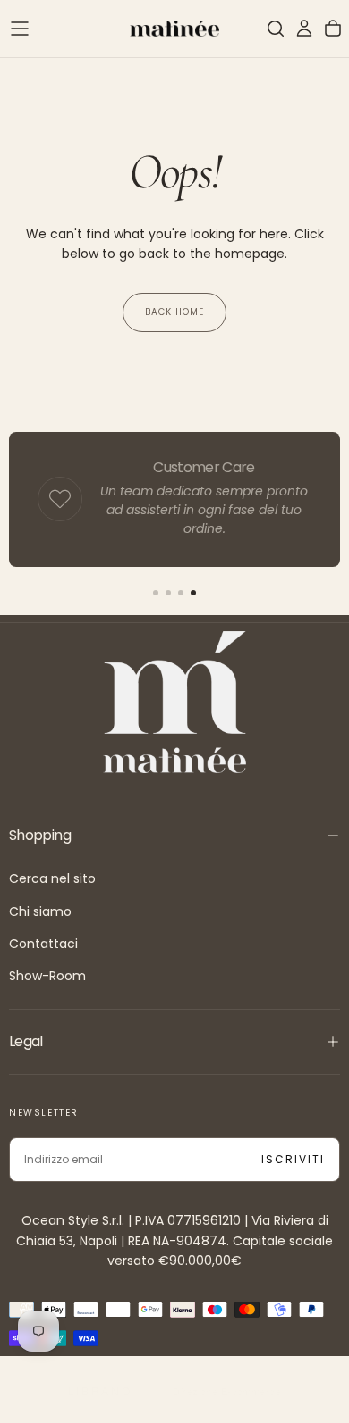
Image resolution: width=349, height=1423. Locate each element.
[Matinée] (174, 702)
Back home (174, 312)
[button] (19, 28)
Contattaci (43, 944)
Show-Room (47, 976)
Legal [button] (26, 1041)
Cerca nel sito (52, 878)
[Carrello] (333, 28)
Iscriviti (293, 1159)
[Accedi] (304, 28)
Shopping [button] (40, 835)
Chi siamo (40, 911)
